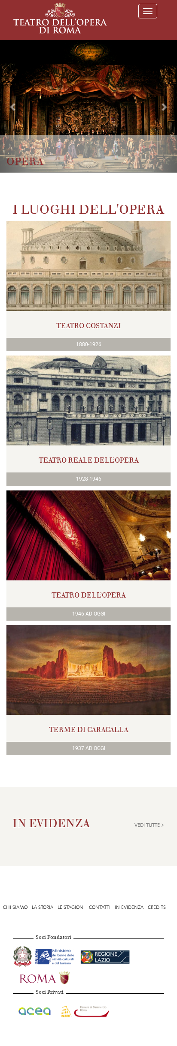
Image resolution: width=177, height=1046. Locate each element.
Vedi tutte (147, 825)
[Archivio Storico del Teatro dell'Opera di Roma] (60, 18)
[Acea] (35, 1010)
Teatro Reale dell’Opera (89, 460)
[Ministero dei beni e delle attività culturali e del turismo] (56, 955)
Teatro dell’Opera (89, 595)
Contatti (99, 907)
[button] (13, 106)
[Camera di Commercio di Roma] (84, 1010)
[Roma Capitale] (56, 977)
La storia (42, 907)
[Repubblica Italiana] (23, 955)
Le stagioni (71, 907)
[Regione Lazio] (105, 955)
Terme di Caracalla (88, 730)
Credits (157, 907)
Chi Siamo (15, 907)
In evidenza (129, 907)
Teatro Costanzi (88, 326)
